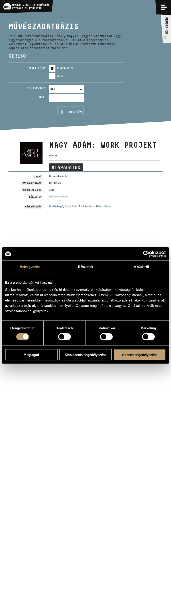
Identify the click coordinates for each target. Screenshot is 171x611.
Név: (42, 97)
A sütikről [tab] (141, 267)
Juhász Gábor (88, 206)
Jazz (60, 76)
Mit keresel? (36, 88)
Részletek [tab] (85, 267)
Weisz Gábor (104, 206)
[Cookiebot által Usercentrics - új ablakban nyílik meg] (146, 254)
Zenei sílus (36, 68)
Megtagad (31, 354)
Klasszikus (65, 68)
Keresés (75, 112)
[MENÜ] (164, 7)
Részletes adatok (58, 196)
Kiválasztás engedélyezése (85, 354)
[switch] (64, 336)
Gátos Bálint (71, 206)
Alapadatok (65, 167)
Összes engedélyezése (139, 354)
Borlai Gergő (56, 206)
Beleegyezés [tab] (30, 267)
